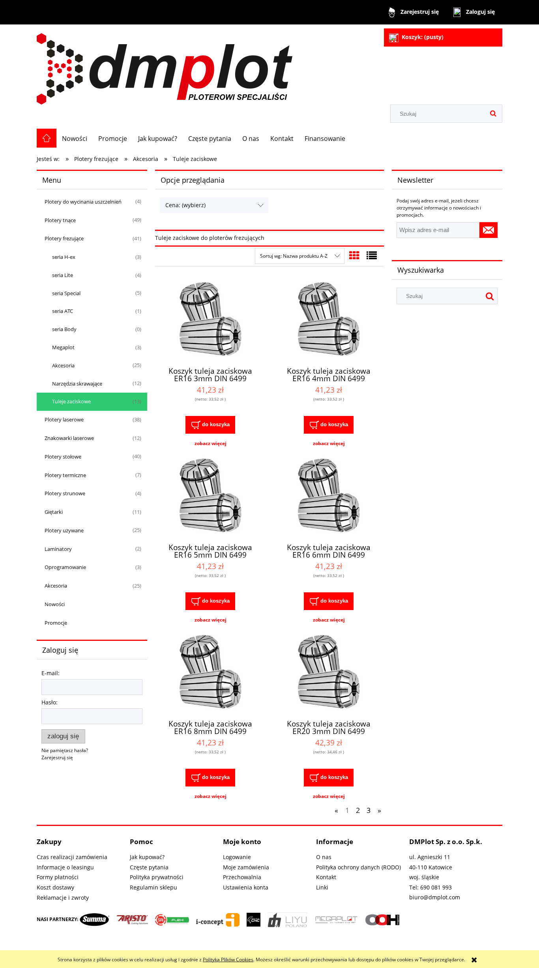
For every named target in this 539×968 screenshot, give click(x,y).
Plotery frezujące (64, 238)
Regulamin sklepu (153, 887)
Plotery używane (64, 530)
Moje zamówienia (246, 867)
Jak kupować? (147, 857)
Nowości (55, 604)
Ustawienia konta (245, 887)
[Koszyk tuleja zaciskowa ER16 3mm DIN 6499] (210, 319)
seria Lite (62, 275)
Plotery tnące (60, 220)
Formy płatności (58, 877)
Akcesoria (63, 365)
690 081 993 (436, 887)
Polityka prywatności (156, 877)
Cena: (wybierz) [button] (185, 205)
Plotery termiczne (65, 475)
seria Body (64, 329)
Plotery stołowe (63, 456)
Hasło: (49, 702)
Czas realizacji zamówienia (72, 857)
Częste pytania (149, 867)
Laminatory (58, 548)
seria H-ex (63, 256)
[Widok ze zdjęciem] (354, 255)
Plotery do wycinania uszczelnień (83, 201)
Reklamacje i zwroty (63, 897)
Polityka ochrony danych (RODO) (358, 867)
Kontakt (326, 877)
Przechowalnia (242, 877)
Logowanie (237, 857)
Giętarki (54, 511)
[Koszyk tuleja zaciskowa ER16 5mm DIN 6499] (210, 496)
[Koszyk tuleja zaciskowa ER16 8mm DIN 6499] (210, 672)
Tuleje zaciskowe (71, 401)
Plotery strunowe (65, 493)
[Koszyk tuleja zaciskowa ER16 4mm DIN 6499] (328, 319)
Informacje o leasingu (65, 867)
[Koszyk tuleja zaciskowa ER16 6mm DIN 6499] (328, 496)
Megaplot (63, 347)
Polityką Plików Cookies (228, 959)
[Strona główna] (164, 65)
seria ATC (62, 311)
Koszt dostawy (55, 887)
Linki (322, 887)
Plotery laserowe (64, 419)
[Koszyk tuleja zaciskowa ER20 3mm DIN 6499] (328, 672)
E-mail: (50, 673)
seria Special (66, 293)
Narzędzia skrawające (77, 383)
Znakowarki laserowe (69, 438)
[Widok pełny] (372, 255)
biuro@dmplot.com (434, 897)
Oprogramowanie (65, 567)
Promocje (56, 622)
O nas (323, 857)
